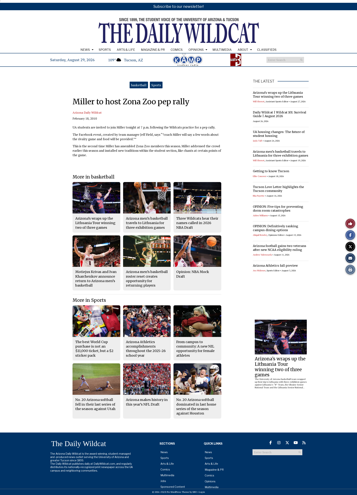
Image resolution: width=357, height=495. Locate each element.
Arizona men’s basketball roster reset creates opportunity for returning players (147, 278)
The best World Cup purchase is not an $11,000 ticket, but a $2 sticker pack (94, 349)
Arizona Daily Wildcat (87, 112)
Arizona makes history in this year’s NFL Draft (147, 402)
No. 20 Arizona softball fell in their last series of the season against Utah (95, 404)
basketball (139, 85)
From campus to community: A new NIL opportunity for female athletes (195, 349)
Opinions (196, 50)
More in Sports (89, 300)
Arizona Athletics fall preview (275, 265)
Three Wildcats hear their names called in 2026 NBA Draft (197, 223)
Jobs (163, 481)
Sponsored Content (172, 486)
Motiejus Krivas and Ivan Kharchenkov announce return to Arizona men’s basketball (96, 278)
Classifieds (266, 50)
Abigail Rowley (260, 235)
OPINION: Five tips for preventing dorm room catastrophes (278, 208)
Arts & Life (126, 50)
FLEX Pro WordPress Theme (175, 492)
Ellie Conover (259, 176)
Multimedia (222, 50)
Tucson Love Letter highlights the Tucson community (278, 189)
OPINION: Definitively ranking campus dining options (275, 228)
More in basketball (94, 177)
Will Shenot (258, 101)
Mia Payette (258, 195)
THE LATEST (263, 81)
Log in (202, 492)
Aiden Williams (260, 215)
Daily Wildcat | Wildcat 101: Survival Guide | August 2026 (279, 114)
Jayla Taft (257, 140)
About (243, 50)
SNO (194, 492)
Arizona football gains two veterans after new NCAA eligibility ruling (279, 248)
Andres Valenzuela (262, 254)
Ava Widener (259, 270)
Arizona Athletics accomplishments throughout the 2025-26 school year (146, 349)
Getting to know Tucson (271, 171)
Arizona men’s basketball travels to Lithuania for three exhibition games (280, 153)
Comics (177, 50)
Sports (105, 50)
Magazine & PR (153, 50)
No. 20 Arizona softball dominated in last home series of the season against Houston (196, 406)
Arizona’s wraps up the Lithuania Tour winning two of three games (278, 94)
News (85, 50)
